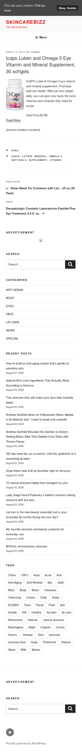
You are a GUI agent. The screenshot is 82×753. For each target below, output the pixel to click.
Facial (39, 605)
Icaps (16, 156)
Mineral (40, 156)
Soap (34, 642)
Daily (43, 597)
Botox (35, 590)
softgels (19, 159)
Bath (61, 582)
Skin (41, 635)
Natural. (33, 620)
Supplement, (38, 159)
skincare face (17, 642)
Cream (30, 597)
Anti (59, 575)
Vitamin (56, 159)
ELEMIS (13, 605)
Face (27, 605)
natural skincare (53, 620)
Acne (48, 575)
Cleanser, (50, 590)
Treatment (49, 642)
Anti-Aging (14, 582)
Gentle (12, 612)
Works (36, 649)
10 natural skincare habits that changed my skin (37, 483)
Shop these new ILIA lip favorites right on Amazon (38, 470)
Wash (12, 649)
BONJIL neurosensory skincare (26, 546)
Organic (45, 627)
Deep (55, 597)
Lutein (27, 156)
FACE (10, 314)
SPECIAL (12, 338)
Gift (24, 612)
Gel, (62, 605)
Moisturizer (15, 620)
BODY (10, 298)
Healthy (37, 612)
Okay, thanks (67, 8)
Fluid (52, 605)
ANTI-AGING (14, 290)
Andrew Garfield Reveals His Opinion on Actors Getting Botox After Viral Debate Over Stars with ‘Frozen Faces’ (37, 436)
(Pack (12, 575)
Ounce (60, 627)
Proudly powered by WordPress (26, 743)
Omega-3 (55, 156)
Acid (36, 575)
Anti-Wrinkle (34, 582)
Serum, (13, 635)
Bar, (50, 582)
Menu (43, 37)
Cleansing (14, 597)
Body (23, 590)
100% (24, 575)
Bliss (11, 590)
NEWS (10, 330)
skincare (54, 635)
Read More (13, 120)
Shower (28, 635)
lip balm (52, 612)
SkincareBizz (26, 21)
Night (31, 627)
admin (35, 52)
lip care (66, 612)
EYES (15, 150)
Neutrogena (15, 627)
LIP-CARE (13, 322)
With (23, 649)
